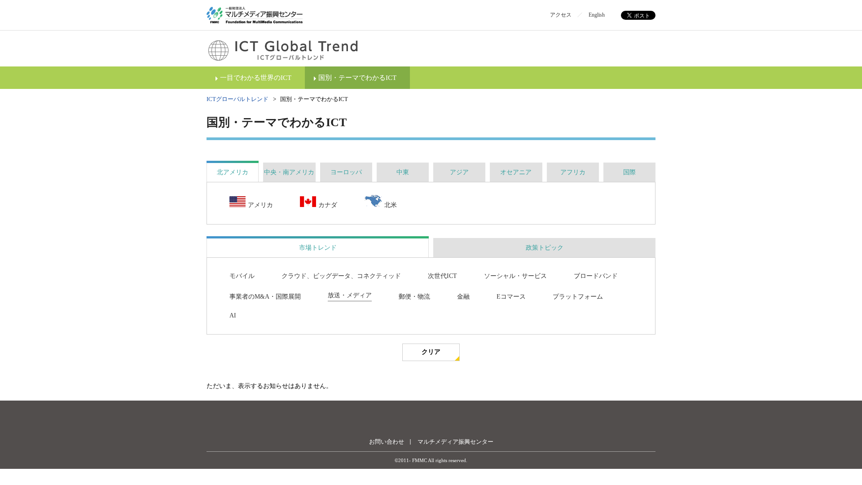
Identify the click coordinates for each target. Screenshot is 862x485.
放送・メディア (350, 295)
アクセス (561, 15)
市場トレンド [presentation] (318, 247)
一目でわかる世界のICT (255, 77)
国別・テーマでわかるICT (357, 77)
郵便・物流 (414, 296)
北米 (390, 205)
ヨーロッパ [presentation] (346, 172)
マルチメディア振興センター (455, 441)
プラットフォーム (578, 296)
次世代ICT (442, 276)
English (597, 15)
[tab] (233, 172)
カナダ (327, 205)
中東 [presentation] (402, 172)
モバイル (242, 276)
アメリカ (260, 205)
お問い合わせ (386, 441)
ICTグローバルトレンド (237, 99)
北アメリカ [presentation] (232, 172)
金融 (463, 296)
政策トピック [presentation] (544, 247)
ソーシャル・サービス (515, 276)
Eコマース (511, 296)
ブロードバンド (596, 276)
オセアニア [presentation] (516, 172)
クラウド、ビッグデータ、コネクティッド (341, 276)
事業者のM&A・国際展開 (265, 296)
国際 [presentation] (629, 172)
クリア (431, 351)
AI (232, 315)
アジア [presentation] (459, 172)
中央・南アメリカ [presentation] (289, 172)
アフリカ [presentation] (572, 172)
